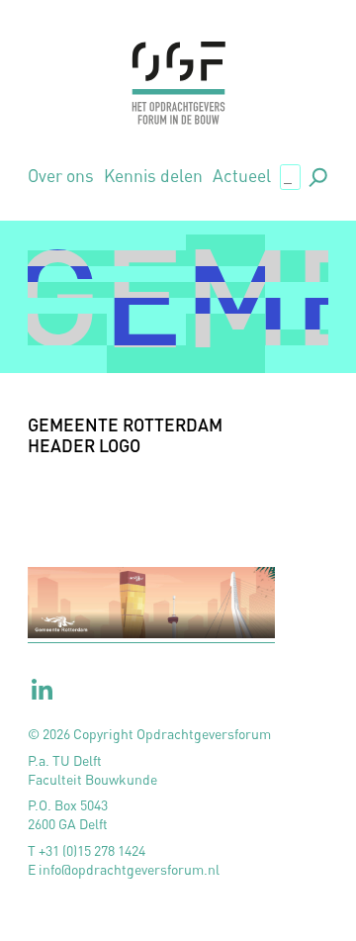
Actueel (242, 175)
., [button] (316, 175)
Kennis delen (153, 175)
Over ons (61, 175)
